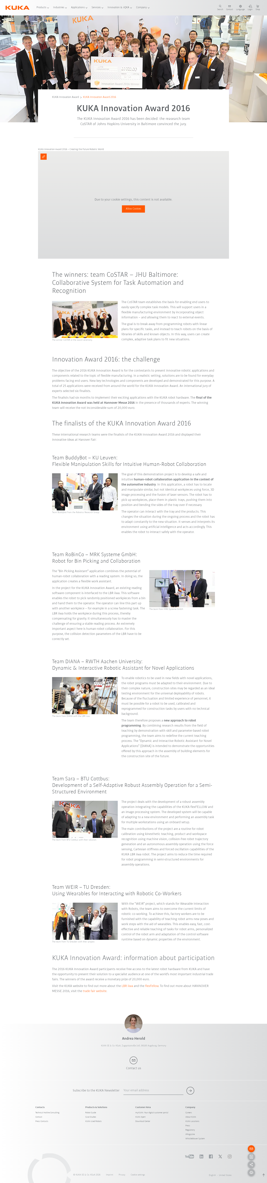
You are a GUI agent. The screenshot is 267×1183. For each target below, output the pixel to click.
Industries (58, 7)
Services (96, 7)
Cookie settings (138, 1175)
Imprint (109, 1175)
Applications (78, 7)
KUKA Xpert (140, 1117)
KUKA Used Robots (93, 1121)
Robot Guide (90, 1113)
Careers (188, 1113)
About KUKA (190, 1117)
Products (41, 7)
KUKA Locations (192, 1121)
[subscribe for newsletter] (190, 1091)
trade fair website (94, 991)
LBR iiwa (127, 986)
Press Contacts (41, 1121)
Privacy (122, 1175)
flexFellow (151, 986)
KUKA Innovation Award (65, 97)
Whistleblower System (195, 1139)
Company (141, 7)
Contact (38, 1117)
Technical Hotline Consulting (47, 1113)
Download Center (142, 1121)
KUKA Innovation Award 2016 (99, 97)
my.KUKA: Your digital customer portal (151, 1113)
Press (187, 1126)
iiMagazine (190, 1134)
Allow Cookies (133, 209)
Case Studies (90, 1117)
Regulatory (190, 1130)
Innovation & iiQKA (118, 7)
